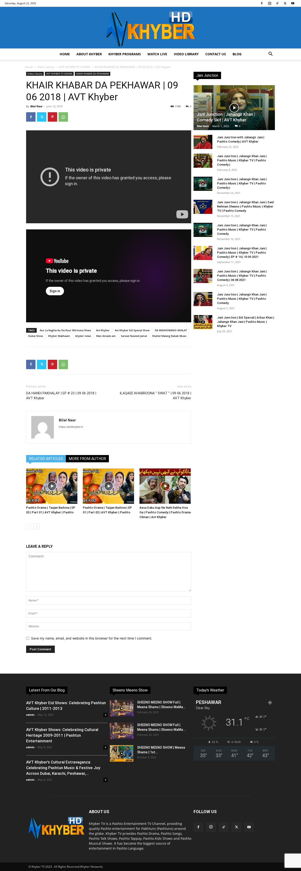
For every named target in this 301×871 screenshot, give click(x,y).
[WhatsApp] (63, 117)
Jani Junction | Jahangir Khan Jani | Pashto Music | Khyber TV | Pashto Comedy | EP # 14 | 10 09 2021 (242, 253)
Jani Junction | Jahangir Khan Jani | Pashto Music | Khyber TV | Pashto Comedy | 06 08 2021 (242, 276)
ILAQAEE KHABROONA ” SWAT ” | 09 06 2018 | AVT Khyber (155, 395)
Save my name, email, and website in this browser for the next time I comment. (91, 638)
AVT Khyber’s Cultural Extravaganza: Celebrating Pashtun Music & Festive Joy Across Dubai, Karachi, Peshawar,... (63, 768)
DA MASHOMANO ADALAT (171, 330)
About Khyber (89, 54)
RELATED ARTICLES (46, 458)
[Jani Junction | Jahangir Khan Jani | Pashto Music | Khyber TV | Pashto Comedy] (203, 230)
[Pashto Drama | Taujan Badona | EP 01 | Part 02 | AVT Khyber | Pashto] (109, 486)
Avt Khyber (103, 330)
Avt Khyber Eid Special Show (132, 330)
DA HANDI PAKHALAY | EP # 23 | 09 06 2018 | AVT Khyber (61, 395)
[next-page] (37, 526)
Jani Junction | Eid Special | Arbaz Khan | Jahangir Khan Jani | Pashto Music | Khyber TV (245, 322)
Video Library (186, 54)
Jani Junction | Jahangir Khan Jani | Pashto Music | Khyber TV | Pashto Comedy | (242, 160)
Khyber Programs (124, 54)
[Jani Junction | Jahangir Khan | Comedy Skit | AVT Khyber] (234, 107)
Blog (237, 54)
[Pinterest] (52, 117)
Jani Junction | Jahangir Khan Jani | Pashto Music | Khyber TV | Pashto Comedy (242, 230)
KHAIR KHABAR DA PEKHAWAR (92, 73)
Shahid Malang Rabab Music (169, 336)
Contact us (215, 54)
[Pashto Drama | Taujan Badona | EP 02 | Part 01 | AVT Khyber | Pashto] (52, 486)
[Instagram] (269, 3)
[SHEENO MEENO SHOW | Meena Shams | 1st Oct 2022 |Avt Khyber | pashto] (121, 753)
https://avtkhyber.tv (71, 426)
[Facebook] (261, 3)
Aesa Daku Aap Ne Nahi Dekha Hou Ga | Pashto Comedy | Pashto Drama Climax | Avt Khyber (165, 512)
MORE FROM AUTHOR (87, 458)
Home (65, 54)
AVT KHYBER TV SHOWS (74, 67)
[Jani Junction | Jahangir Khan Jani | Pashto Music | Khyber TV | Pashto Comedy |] (203, 161)
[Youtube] (292, 3)
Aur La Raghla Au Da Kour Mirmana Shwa (65, 330)
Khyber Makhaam (59, 336)
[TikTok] (277, 3)
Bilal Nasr (36, 106)
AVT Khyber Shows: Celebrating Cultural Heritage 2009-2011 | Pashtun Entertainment (62, 735)
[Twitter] (285, 3)
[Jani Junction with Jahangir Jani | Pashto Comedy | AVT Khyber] (203, 142)
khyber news (83, 336)
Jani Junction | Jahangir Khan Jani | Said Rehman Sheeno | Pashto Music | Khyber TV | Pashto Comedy (245, 206)
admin (30, 714)
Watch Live (157, 54)
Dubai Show (35, 336)
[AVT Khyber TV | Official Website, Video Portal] (150, 27)
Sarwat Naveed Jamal (134, 336)
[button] (270, 54)
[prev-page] (29, 526)
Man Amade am (106, 336)
